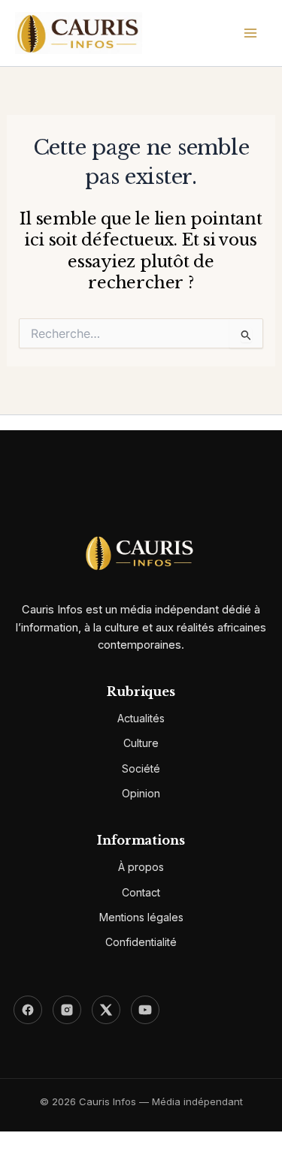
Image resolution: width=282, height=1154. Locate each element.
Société (141, 768)
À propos (141, 866)
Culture (141, 743)
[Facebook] (28, 1010)
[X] (106, 1010)
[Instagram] (67, 1010)
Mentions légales (141, 917)
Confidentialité (141, 942)
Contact (141, 892)
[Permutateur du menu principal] (250, 33)
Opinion (141, 793)
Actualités (141, 718)
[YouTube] (145, 1010)
